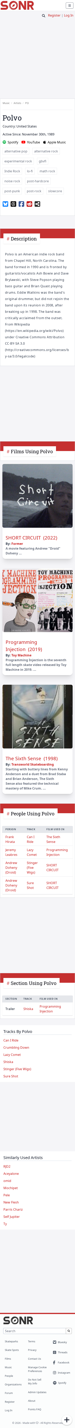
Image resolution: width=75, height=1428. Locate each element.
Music (8, 1367)
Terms (31, 1341)
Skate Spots (12, 1350)
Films (8, 1358)
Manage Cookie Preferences (37, 1369)
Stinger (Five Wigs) (32, 868)
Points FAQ (34, 1409)
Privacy (32, 1350)
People (9, 1376)
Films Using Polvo (32, 451)
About (31, 1400)
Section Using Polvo (33, 983)
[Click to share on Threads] (13, 204)
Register (54, 15)
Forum (9, 1393)
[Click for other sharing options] (37, 204)
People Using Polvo (32, 813)
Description (24, 238)
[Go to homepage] (17, 5)
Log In (68, 15)
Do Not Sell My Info (34, 1381)
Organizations (13, 1384)
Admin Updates (37, 1392)
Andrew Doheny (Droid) (11, 868)
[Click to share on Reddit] (29, 204)
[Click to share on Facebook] (21, 204)
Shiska (28, 1009)
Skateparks (11, 1341)
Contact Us (34, 1358)
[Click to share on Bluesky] (5, 204)
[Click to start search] (43, 16)
